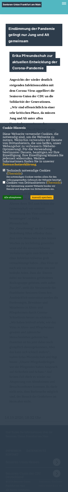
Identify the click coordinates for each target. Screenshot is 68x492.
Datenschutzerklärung (19, 164)
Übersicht (14, 173)
